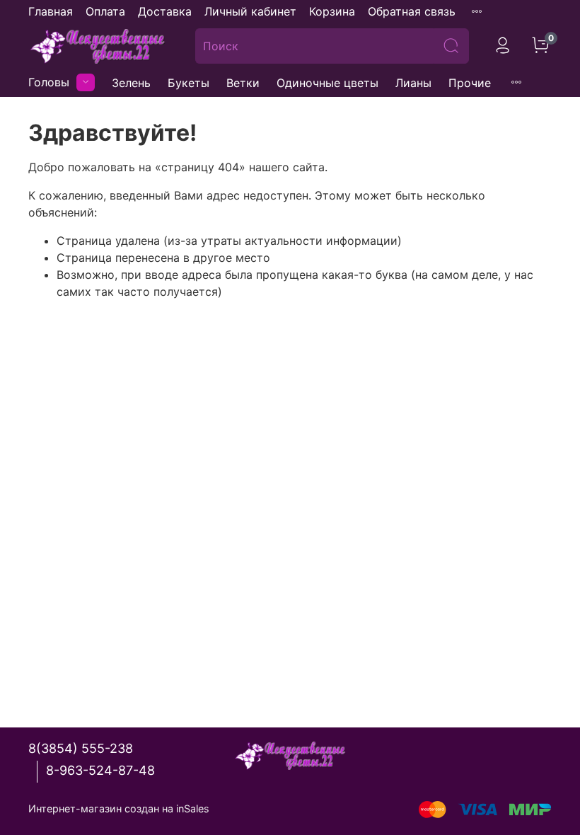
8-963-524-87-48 (100, 770)
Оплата (105, 11)
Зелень (131, 83)
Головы (48, 82)
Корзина (332, 11)
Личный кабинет (250, 11)
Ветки (243, 83)
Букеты (188, 83)
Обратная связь (412, 11)
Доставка (165, 11)
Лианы (413, 83)
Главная (50, 11)
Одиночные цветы (327, 83)
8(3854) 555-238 (80, 748)
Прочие (469, 83)
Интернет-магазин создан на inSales (118, 808)
